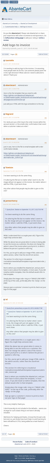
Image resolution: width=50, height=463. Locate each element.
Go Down (5, 54)
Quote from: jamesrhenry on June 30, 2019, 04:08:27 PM (24, 308)
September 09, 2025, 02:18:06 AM (13, 303)
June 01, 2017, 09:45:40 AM (11, 64)
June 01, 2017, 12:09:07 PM (11, 89)
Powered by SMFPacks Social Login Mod (32, 460)
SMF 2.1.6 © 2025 (20, 458)
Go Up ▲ (33, 456)
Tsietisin (9, 167)
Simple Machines (30, 458)
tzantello (9, 60)
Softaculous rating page (14, 38)
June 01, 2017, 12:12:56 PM (11, 117)
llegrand (9, 114)
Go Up (4, 434)
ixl (6, 299)
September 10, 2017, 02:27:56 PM (13, 171)
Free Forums (16, 460)
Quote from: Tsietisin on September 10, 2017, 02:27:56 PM (25, 209)
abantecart (10, 85)
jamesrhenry (11, 201)
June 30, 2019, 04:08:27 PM (11, 204)
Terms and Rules (24, 456)
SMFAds (8, 460)
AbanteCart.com (20, 444)
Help (16, 456)
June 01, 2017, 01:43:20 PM (11, 142)
